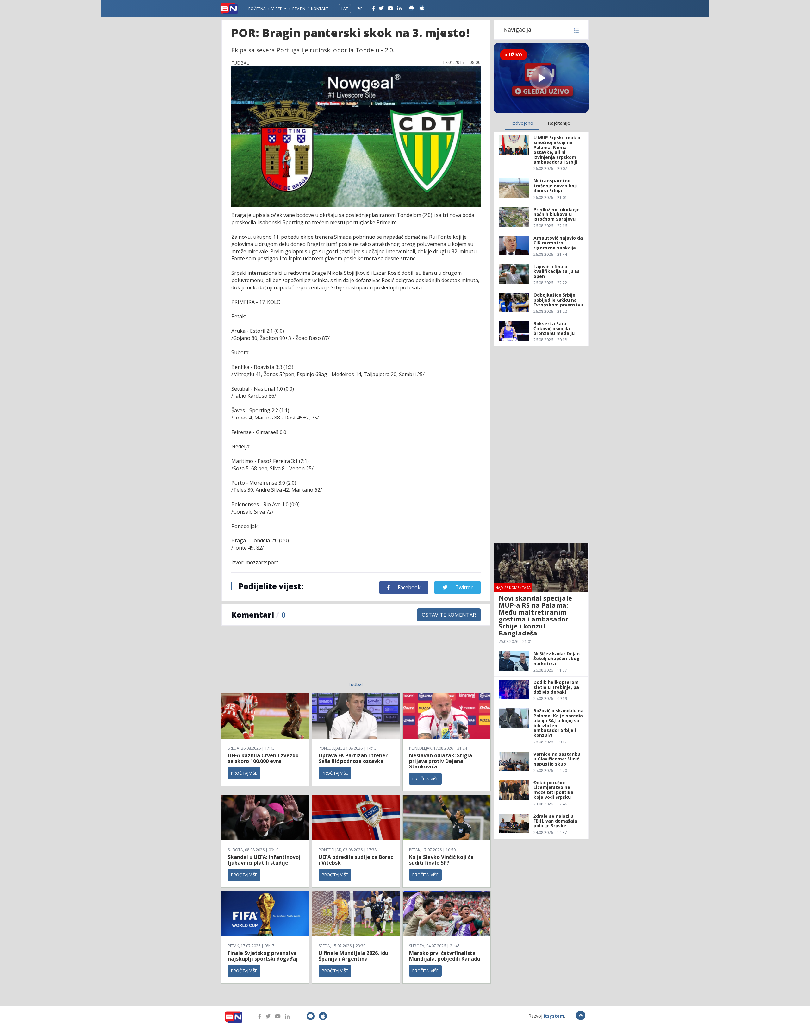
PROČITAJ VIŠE (244, 773)
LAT (344, 8)
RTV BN (298, 8)
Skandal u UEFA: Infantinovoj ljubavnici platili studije (264, 860)
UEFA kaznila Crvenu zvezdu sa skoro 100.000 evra (263, 758)
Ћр (360, 8)
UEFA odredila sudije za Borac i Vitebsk (356, 860)
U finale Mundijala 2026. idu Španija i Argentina (353, 955)
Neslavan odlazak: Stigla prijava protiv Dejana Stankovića (440, 761)
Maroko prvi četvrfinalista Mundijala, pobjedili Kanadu (444, 955)
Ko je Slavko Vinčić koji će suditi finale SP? (441, 860)
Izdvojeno (522, 123)
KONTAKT (319, 8)
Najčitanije (559, 123)
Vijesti (277, 8)
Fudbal (355, 684)
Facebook (408, 587)
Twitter (463, 587)
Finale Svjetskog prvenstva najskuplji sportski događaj (263, 955)
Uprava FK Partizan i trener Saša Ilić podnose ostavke (353, 758)
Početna (257, 8)
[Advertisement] (304, 657)
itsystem (554, 1016)
